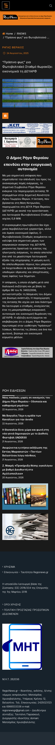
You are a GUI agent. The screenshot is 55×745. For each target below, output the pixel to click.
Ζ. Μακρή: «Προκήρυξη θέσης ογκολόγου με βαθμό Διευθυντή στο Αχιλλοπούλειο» (27, 469)
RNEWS (21, 33)
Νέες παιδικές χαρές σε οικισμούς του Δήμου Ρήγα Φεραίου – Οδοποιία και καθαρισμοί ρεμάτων (26, 401)
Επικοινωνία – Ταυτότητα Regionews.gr (26, 572)
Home (9, 33)
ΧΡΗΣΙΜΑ (9, 566)
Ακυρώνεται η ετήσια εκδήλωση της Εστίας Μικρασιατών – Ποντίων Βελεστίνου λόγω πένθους (24, 451)
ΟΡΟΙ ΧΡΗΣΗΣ (12, 604)
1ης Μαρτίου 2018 (17, 591)
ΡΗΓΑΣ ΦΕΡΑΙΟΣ (13, 47)
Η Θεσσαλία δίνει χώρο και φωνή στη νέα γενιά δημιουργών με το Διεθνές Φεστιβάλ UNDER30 (25, 433)
